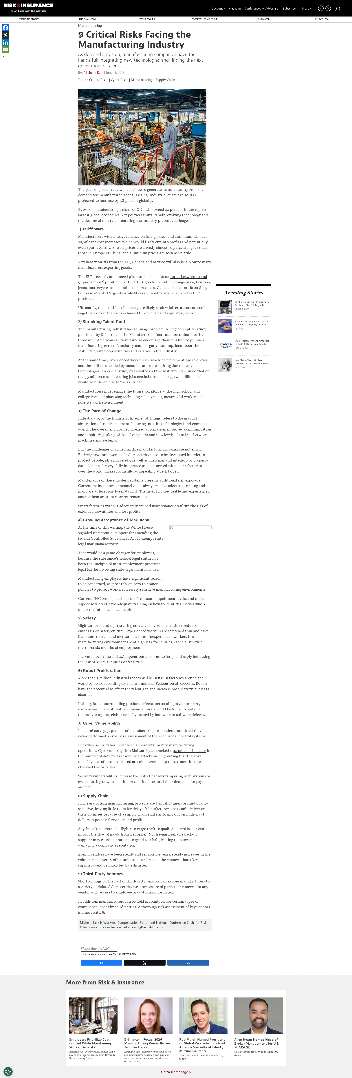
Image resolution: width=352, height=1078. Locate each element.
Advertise (271, 8)
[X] (5, 35)
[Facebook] (5, 27)
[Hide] (3, 56)
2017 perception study (187, 329)
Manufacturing (142, 80)
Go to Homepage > (176, 1072)
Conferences (253, 8)
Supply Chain (165, 80)
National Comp (88, 19)
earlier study (117, 371)
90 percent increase (189, 750)
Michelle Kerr (93, 73)
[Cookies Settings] (8, 1071)
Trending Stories (29, 19)
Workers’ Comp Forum (205, 19)
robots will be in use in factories (157, 678)
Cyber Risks (119, 80)
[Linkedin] (5, 42)
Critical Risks (98, 80)
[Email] (5, 49)
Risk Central (322, 19)
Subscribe (289, 8)
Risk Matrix (263, 19)
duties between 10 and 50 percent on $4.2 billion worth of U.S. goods (142, 279)
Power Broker (146, 19)
